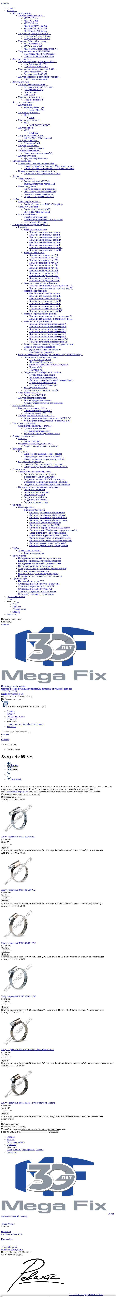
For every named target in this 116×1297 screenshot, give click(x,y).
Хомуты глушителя (27, 140)
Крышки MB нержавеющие (42, 382)
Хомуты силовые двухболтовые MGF (36, 69)
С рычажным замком (34, 148)
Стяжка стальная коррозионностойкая (42, 173)
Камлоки (22, 227)
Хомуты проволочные (28, 120)
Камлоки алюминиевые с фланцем (40, 283)
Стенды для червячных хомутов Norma (37, 591)
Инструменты (19, 556)
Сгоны (21, 438)
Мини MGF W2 (37, 110)
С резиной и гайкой (33, 100)
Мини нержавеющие (34, 107)
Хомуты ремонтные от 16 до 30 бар (35, 415)
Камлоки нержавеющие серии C (45, 298)
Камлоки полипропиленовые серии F (47, 336)
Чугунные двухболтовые (36, 158)
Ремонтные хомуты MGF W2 (38, 413)
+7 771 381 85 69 (9, 691)
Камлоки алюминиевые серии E (45, 242)
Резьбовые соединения (23, 436)
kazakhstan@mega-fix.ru (12, 694)
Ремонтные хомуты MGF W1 (38, 410)
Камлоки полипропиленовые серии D (47, 331)
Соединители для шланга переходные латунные (47, 484)
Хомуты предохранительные (32, 398)
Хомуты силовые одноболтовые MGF (36, 61)
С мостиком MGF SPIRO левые (39, 56)
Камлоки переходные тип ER (43, 265)
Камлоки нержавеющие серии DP (45, 311)
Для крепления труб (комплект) (39, 87)
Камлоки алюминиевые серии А (45, 232)
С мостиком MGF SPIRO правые (39, 54)
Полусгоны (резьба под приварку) (34, 443)
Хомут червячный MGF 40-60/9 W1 (18, 836)
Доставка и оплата (16, 596)
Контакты (11, 614)
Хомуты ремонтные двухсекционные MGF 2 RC (47, 421)
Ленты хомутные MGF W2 (37, 181)
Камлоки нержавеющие (35, 291)
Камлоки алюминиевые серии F (44, 245)
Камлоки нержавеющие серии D (45, 301)
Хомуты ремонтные (22, 405)
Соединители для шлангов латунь (34, 471)
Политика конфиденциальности (11, 1232)
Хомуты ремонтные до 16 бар (32, 408)
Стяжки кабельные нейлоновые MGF (36, 163)
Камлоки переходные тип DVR (44, 280)
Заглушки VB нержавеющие (43, 385)
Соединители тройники (35, 497)
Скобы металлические (28, 207)
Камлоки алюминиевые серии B (45, 235)
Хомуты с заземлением (29, 150)
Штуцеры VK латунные (41, 362)
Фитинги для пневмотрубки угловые (47, 515)
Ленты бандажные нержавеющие (40, 191)
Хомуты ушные (25, 128)
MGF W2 (33, 133)
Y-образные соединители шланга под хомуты (45, 482)
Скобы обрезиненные (28, 201)
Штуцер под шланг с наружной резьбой (43, 456)
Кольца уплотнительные (35, 387)
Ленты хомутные (26, 178)
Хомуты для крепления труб (31, 84)
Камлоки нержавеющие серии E (45, 303)
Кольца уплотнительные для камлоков (42, 349)
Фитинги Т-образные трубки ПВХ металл (49, 527)
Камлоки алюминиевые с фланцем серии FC (51, 288)
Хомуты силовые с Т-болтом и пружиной (38, 77)
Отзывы (16, 612)
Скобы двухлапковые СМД (37, 212)
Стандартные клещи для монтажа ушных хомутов (42, 568)
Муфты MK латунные (40, 359)
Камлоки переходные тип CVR (44, 278)
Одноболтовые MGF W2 (36, 66)
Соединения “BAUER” (29, 392)
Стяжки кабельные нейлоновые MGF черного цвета (49, 168)
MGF (26, 115)
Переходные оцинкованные (37, 431)
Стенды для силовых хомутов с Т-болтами (38, 584)
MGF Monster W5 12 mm (35, 31)
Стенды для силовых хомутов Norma (36, 594)
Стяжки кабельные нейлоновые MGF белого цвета (48, 166)
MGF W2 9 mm (31, 21)
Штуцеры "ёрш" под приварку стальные (43, 464)
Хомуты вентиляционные (30, 97)
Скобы (15, 199)
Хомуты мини (25, 105)
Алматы (5, 3)
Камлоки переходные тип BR (43, 257)
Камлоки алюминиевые (35, 229)
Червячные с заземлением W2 (38, 153)
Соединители (18, 469)
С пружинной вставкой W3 (37, 38)
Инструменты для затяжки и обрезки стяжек (39, 558)
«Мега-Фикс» (7, 1224)
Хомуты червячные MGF (30, 15)
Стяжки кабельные (21, 161)
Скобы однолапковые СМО (37, 209)
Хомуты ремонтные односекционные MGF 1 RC (47, 418)
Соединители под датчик (36, 502)
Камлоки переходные (34, 252)
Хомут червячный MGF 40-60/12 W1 (18, 996)
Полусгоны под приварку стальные (41, 446)
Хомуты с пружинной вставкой (33, 33)
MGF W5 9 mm (31, 23)
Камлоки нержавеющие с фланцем (40, 314)
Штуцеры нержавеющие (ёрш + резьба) (43, 454)
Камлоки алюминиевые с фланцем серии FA (51, 285)
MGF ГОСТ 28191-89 (39, 125)
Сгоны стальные (32, 441)
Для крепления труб (33, 89)
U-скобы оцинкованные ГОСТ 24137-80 (43, 219)
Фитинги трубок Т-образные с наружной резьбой (53, 530)
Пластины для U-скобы (35, 222)
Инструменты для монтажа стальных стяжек (39, 563)
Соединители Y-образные (36, 499)
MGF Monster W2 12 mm (35, 28)
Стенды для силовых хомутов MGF (35, 589)
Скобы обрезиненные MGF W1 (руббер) (43, 204)
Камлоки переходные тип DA (43, 273)
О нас (15, 604)
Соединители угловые (34, 494)
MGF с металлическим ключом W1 (41, 49)
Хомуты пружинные (28, 112)
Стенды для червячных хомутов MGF (36, 586)
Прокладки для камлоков (41, 352)
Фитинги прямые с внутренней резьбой (48, 545)
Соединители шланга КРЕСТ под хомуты (44, 479)
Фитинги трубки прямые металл (45, 522)
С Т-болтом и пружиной (35, 79)
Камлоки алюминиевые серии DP (45, 250)
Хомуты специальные (23, 102)
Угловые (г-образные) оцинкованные (42, 433)
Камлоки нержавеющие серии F (44, 306)
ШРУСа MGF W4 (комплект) (38, 138)
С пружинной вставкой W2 (37, 36)
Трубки (16, 548)
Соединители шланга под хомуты (40, 474)
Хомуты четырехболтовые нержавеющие (43, 403)
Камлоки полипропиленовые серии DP (48, 342)
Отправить (53, 1132)
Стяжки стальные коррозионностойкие (37, 171)
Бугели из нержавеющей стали (38, 194)
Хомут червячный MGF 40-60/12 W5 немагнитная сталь (28, 1103)
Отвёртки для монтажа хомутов (33, 571)
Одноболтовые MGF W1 (36, 64)
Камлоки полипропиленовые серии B (47, 326)
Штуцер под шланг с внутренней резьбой (44, 459)
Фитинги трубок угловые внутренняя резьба (50, 540)
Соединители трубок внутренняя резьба (48, 535)
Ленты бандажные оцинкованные (40, 189)
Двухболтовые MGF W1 (35, 71)
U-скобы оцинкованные (35, 217)
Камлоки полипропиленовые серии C (47, 329)
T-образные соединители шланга (39, 477)
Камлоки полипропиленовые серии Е (47, 334)
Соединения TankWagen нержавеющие (42, 372)
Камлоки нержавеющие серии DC (45, 308)
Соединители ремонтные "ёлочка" (34, 426)
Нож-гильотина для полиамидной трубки (38, 573)
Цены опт (11, 599)
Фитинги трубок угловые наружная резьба (50, 538)
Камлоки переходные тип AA (43, 270)
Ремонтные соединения (23, 423)
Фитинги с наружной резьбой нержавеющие (51, 380)
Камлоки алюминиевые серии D (45, 240)
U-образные (29, 94)
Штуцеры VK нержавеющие (43, 377)
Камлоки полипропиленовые (38, 321)
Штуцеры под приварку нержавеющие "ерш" (46, 466)
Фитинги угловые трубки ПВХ (44, 525)
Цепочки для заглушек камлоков (39, 347)
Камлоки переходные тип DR (43, 263)
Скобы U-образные (27, 214)
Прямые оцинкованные (35, 428)
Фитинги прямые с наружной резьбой (47, 543)
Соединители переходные (36, 492)
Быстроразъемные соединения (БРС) (30, 224)
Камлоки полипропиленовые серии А (47, 324)
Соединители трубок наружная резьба (47, 533)
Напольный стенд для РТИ (31, 581)
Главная (10, 8)
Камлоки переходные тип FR (43, 268)
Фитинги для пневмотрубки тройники (48, 517)
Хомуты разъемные (27, 145)
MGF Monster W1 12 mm (35, 26)
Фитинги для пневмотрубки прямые (47, 512)
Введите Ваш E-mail (11, 1132)
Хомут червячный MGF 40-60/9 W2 (18, 890)
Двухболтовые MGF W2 (35, 74)
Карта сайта (7, 1239)
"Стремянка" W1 (32, 143)
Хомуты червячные (21, 13)
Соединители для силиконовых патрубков (38, 487)
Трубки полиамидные (28, 550)
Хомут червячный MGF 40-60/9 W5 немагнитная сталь (27, 1049)
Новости (16, 606)
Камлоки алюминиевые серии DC (45, 247)
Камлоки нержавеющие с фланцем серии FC (51, 319)
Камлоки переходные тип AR (43, 255)
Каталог (11, 10)
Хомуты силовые (20, 59)
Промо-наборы (19, 578)
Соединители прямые (34, 489)
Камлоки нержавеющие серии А (45, 293)
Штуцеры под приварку (29, 461)
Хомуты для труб (20, 82)
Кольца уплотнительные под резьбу (41, 390)
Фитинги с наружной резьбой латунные (48, 364)
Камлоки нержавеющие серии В (45, 296)
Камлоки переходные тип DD (43, 275)
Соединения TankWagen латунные (40, 357)
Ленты (15, 176)
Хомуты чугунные (27, 156)
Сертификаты (19, 609)
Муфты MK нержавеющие (42, 375)
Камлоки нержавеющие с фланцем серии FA (51, 316)
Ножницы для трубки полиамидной (35, 566)
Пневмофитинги (26, 507)
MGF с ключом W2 (33, 46)
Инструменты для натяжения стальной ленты (40, 576)
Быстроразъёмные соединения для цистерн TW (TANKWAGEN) (49, 354)
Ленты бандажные (27, 186)
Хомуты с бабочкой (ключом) (32, 41)
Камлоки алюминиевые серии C (45, 237)
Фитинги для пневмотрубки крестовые (48, 520)
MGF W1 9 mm (31, 18)
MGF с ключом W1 (33, 43)
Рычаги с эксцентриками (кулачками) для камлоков (48, 344)
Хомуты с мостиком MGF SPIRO (34, 51)
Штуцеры (17, 449)
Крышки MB (35, 367)
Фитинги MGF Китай (34, 510)
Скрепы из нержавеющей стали (39, 196)
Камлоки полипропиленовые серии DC (48, 339)
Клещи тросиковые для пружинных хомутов (39, 561)
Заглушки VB (36, 370)
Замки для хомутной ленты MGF (39, 184)
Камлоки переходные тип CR (43, 260)
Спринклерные (31, 92)
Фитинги (16, 505)
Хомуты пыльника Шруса (30, 135)
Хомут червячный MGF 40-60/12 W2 (18, 943)
